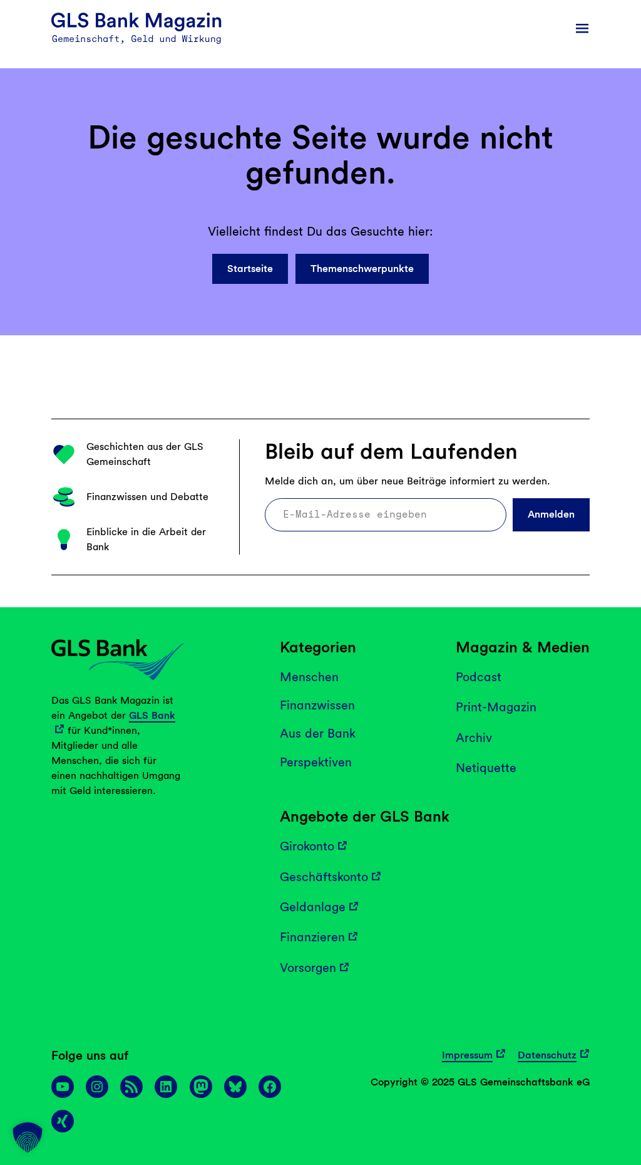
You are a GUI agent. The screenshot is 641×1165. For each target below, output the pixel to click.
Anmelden (551, 514)
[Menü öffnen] (582, 28)
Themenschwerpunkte (362, 268)
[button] (27, 1137)
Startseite (250, 268)
